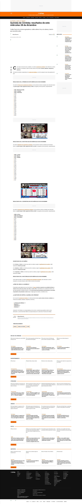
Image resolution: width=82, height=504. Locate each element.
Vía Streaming (65, 474)
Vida (55, 485)
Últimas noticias (57, 476)
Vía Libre (64, 477)
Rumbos (64, 478)
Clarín (27, 501)
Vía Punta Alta (28, 478)
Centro (36, 17)
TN (30, 501)
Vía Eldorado (47, 474)
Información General (57, 480)
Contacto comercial (20, 492)
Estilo (55, 484)
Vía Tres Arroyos (29, 477)
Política (55, 477)
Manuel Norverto (16, 34)
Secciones (56, 17)
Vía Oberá (46, 477)
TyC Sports (53, 501)
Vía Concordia (47, 482)
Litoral (44, 17)
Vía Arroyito (28, 474)
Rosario (32, 17)
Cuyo (47, 17)
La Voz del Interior (59, 501)
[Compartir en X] (11, 72)
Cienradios (48, 501)
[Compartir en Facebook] (11, 67)
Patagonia (51, 17)
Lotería (27, 326)
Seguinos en (51, 34)
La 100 (41, 501)
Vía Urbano (65, 473)
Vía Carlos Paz (28, 473)
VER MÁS (12, 376)
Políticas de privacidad (21, 491)
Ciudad (44, 501)
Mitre (38, 501)
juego (35, 287)
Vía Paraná (47, 481)
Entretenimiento (57, 481)
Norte (40, 17)
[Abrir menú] (20, 13)
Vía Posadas (47, 473)
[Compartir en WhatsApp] (11, 70)
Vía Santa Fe (47, 478)
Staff (18, 495)
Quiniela (15, 326)
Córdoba (28, 17)
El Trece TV (34, 501)
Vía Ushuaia (56, 473)
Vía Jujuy (37, 473)
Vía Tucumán (38, 474)
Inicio (24, 17)
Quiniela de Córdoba (23, 298)
